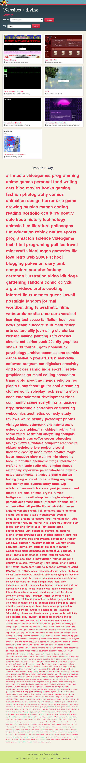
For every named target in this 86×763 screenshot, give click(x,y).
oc (60, 282)
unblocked (23, 638)
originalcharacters (60, 424)
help (71, 638)
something (74, 729)
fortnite (40, 567)
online (63, 571)
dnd (9, 369)
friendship (56, 671)
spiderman (58, 702)
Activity (8, 15)
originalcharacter (34, 712)
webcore (12, 429)
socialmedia (21, 609)
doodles (26, 707)
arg (9, 288)
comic (51, 282)
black (66, 722)
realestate (30, 632)
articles (27, 704)
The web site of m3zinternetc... (14, 154)
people (55, 656)
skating (9, 635)
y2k (67, 282)
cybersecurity (41, 483)
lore (37, 447)
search (16, 671)
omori (9, 620)
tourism (42, 671)
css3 (33, 732)
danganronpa (45, 581)
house (25, 724)
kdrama (70, 659)
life (75, 251)
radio (37, 465)
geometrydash (22, 732)
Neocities (30, 754)
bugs (56, 483)
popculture (68, 551)
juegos (22, 479)
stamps (49, 530)
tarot (48, 518)
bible (54, 669)
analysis (70, 669)
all (28, 506)
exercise (41, 724)
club (13, 739)
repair (61, 729)
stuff (49, 324)
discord (58, 447)
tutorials (15, 697)
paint (12, 742)
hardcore (37, 666)
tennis (76, 676)
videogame (63, 238)
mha (11, 724)
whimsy (61, 543)
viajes (60, 719)
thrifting (72, 666)
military (55, 717)
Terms (58, 759)
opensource (63, 656)
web (31, 257)
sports (69, 232)
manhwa (58, 616)
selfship (38, 699)
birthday (70, 539)
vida (50, 666)
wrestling (45, 592)
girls (25, 629)
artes (25, 641)
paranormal (61, 585)
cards (65, 694)
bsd (14, 664)
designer (62, 734)
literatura (39, 613)
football (31, 347)
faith (47, 734)
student (33, 616)
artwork (9, 664)
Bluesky (55, 754)
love (10, 257)
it (24, 438)
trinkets (41, 647)
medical (31, 656)
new (26, 719)
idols (7, 722)
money (18, 483)
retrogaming (34, 638)
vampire (21, 704)
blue (38, 606)
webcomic (16, 313)
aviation (28, 682)
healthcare (20, 666)
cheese (15, 732)
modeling (24, 661)
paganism (22, 722)
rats (12, 679)
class (43, 719)
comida (72, 352)
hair (14, 676)
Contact (66, 759)
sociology (9, 659)
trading (34, 647)
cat (22, 341)
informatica (23, 461)
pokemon (34, 263)
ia (27, 712)
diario (29, 734)
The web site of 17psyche (12, 123)
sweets (53, 712)
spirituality (20, 125)
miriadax (56, 729)
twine (68, 629)
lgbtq (20, 380)
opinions (73, 737)
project (46, 447)
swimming (10, 656)
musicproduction (48, 694)
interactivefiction (10, 729)
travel (72, 244)
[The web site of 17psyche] (22, 109)
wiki (46, 522)
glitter (62, 707)
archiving (57, 739)
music (12, 125)
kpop (21, 219)
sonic (25, 391)
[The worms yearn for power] (22, 77)
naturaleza (26, 737)
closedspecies (66, 689)
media (34, 313)
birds (42, 479)
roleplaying (57, 574)
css (25, 369)
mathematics (30, 555)
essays (39, 518)
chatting (48, 656)
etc (57, 330)
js (32, 666)
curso (23, 684)
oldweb (11, 447)
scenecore (58, 595)
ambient (29, 676)
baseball (10, 641)
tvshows (42, 488)
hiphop (49, 585)
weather (22, 654)
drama (42, 656)
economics (10, 661)
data (16, 581)
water (75, 684)
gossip (12, 727)
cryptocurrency (18, 719)
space (34, 319)
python (63, 547)
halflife (33, 739)
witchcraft (13, 488)
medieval (9, 671)
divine (8, 62)
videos (25, 288)
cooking (54, 288)
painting (41, 335)
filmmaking (55, 602)
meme (23, 539)
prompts (48, 739)
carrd (74, 567)
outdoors (34, 609)
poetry (67, 213)
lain (44, 526)
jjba (7, 692)
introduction (43, 559)
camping (20, 707)
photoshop (41, 742)
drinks (74, 739)
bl (30, 578)
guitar (46, 385)
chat (45, 465)
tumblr (36, 644)
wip (63, 483)
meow (9, 581)
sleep (39, 497)
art (7, 93)
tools (62, 613)
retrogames (47, 679)
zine (28, 559)
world (17, 661)
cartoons (15, 276)
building (27, 689)
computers (11, 93)
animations (63, 530)
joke (33, 729)
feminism (37, 595)
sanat (71, 704)
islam (16, 727)
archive (34, 352)
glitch (31, 692)
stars (23, 581)
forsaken (44, 704)
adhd (35, 717)
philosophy (62, 225)
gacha (46, 684)
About (18, 759)
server (59, 699)
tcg (46, 737)
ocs (44, 213)
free (30, 539)
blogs (24, 424)
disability (52, 722)
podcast (43, 602)
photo (60, 510)
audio (57, 578)
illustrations (10, 702)
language (22, 456)
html (20, 244)
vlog (8, 616)
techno (68, 654)
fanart (34, 385)
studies (57, 734)
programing (37, 244)
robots (16, 555)
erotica (19, 694)
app (39, 535)
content (15, 704)
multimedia (27, 644)
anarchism (26, 623)
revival (75, 717)
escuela (18, 641)
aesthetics (36, 413)
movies (33, 188)
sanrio (35, 369)
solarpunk (15, 717)
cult (50, 732)
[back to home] (4, 3)
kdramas (48, 687)
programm (71, 727)
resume (27, 522)
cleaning (57, 666)
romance (49, 510)
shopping (66, 456)
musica (31, 207)
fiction (69, 324)
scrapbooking (20, 679)
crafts (39, 288)
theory (16, 699)
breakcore (67, 592)
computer (52, 443)
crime (7, 719)
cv (53, 687)
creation (50, 674)
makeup (25, 358)
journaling (45, 330)
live (78, 699)
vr (33, 518)
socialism (18, 656)
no (66, 574)
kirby (35, 669)
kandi (15, 653)
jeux (10, 732)
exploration (35, 727)
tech (10, 244)
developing (16, 737)
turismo (62, 679)
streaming (70, 385)
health (22, 324)
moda (38, 452)
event (48, 647)
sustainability (10, 682)
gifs (45, 578)
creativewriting (10, 714)
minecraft (15, 251)
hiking (10, 535)
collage (33, 602)
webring (62, 737)
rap (75, 535)
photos (69, 418)
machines (76, 125)
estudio (72, 699)
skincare (53, 650)
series (32, 341)
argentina (8, 739)
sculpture (29, 669)
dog (8, 555)
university (20, 689)
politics (58, 244)
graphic (30, 606)
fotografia (11, 592)
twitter (7, 727)
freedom (48, 664)
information (67, 461)
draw (13, 632)
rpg (74, 380)
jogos (9, 526)
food (57, 181)
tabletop (71, 656)
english (48, 535)
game (70, 200)
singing (55, 465)
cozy (24, 616)
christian (32, 674)
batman (18, 702)
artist (52, 358)
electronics (43, 407)
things (67, 616)
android (24, 626)
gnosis (18, 62)
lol (76, 585)
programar (73, 647)
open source (39, 754)
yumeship (18, 635)
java (52, 659)
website (12, 335)
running (33, 592)
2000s (42, 257)
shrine (23, 588)
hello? (47, 91)
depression (39, 687)
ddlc (77, 737)
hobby (26, 571)
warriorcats (57, 647)
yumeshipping (45, 712)
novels (15, 567)
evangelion (60, 722)
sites (7, 684)
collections (42, 727)
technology (54, 219)
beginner (68, 734)
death (46, 606)
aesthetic (49, 307)
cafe (73, 626)
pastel (74, 632)
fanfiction (49, 319)
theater (35, 623)
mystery (37, 543)
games (26, 181)
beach (20, 724)
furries (58, 493)
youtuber (73, 714)
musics (8, 712)
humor (57, 559)
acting (8, 626)
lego (28, 647)
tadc (42, 732)
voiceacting (38, 692)
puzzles (38, 547)
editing (49, 374)
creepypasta (42, 539)
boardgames (13, 599)
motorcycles (35, 734)
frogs (72, 679)
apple (69, 712)
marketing (66, 358)
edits (70, 739)
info (9, 483)
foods (39, 588)
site (27, 483)
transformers (48, 620)
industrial (69, 717)
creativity (27, 125)
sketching (32, 659)
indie (46, 369)
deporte (52, 629)
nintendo (25, 465)
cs (73, 712)
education (24, 232)
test (25, 319)
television (58, 506)
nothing (53, 479)
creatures (27, 729)
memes (41, 295)
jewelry (21, 606)
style (25, 578)
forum (70, 650)
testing (11, 479)
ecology (64, 638)
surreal (55, 682)
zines (69, 396)
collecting (22, 514)
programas (63, 664)
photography (35, 194)
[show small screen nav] (83, 2)
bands (38, 664)
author (47, 661)
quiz (11, 709)
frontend (51, 734)
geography (64, 599)
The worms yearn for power (13, 91)
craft (34, 581)
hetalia (69, 684)
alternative (40, 461)
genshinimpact (42, 689)
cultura (16, 659)
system (61, 514)
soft (20, 697)
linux (27, 295)
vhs (42, 664)
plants (11, 385)
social (10, 434)
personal (50, 62)
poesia (13, 684)
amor (18, 574)
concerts (47, 692)
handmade (64, 704)
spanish (10, 578)
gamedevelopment (19, 502)
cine (47, 574)
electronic (67, 620)
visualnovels (47, 514)
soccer (49, 438)
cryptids (53, 692)
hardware (62, 650)
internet (13, 295)
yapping (9, 676)
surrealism (30, 654)
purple (19, 664)
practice (50, 704)
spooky (17, 729)
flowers (23, 443)
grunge (54, 613)
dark (57, 581)
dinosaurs (26, 613)
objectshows (69, 578)
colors (55, 664)
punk (42, 341)
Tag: (4, 26)
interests (50, 502)
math (58, 324)
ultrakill (68, 707)
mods (32, 687)
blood (39, 719)
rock (50, 391)
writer (72, 692)
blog (20, 188)
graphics (70, 341)
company (57, 704)
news (10, 324)
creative (59, 452)
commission (33, 714)
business (67, 319)
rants (34, 682)
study (66, 413)
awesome (30, 620)
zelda (75, 722)
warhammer (61, 732)
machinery (14, 157)
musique (49, 717)
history (34, 219)
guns (63, 702)
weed (27, 650)
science (43, 238)
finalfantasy (69, 732)
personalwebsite (52, 470)
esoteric (52, 697)
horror (48, 200)
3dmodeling (12, 613)
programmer (56, 641)
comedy (53, 413)
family (54, 547)
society (66, 692)
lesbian (16, 616)
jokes (52, 739)
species (16, 709)
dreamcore (27, 567)
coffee (38, 438)
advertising (22, 727)
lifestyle (69, 369)
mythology (36, 563)
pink (61, 263)
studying (73, 571)
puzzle (34, 514)
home (32, 588)
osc (22, 559)
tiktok (25, 656)
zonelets (11, 595)
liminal (51, 689)
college (67, 632)
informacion (75, 709)
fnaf (72, 429)
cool (56, 385)
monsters (24, 659)
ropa (77, 656)
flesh (23, 93)
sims (20, 717)
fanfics (25, 697)
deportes (27, 574)
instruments (74, 724)
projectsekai (48, 742)
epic (42, 654)
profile (36, 506)
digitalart (53, 363)
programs (9, 704)
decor (32, 707)
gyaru (19, 535)
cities (20, 739)
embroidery (47, 724)
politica (42, 739)
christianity (12, 588)
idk (63, 276)
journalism (25, 547)
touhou (53, 555)
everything (48, 402)
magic (71, 452)
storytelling (51, 434)
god (19, 157)
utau (27, 595)
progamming (64, 606)
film (26, 225)
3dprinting (19, 650)
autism (11, 506)
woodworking (26, 739)
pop (7, 632)
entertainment (28, 396)
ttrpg (10, 407)
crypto (47, 493)
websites (65, 474)
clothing (45, 456)
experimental (25, 474)
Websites (12, 10)
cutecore (36, 324)
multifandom (55, 727)
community (16, 402)
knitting (11, 510)
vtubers (49, 632)
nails (67, 679)
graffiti (61, 682)
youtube (37, 269)
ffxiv (67, 595)
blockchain (9, 707)
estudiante (20, 682)
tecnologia (52, 497)
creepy (56, 638)
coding (61, 207)
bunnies (34, 585)
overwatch (34, 724)
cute (10, 219)
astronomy (14, 470)
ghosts (60, 692)
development (53, 396)
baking (27, 335)
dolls (73, 502)
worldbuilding (19, 307)
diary (50, 263)
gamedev (61, 251)
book (9, 461)
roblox (41, 232)
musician (32, 737)
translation (73, 641)
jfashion (11, 571)
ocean (34, 571)
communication (21, 712)
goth (43, 347)
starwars (61, 629)
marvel (38, 522)
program (30, 363)
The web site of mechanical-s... (56, 123)
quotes (75, 689)
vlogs (58, 697)
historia (58, 620)
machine (18, 93)
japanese (63, 488)
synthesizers (32, 719)
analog (63, 659)
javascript (53, 418)
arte (60, 200)
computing (40, 632)
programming (64, 125)
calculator (63, 714)
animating (62, 717)
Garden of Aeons (9, 60)
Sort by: (6, 20)
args (15, 626)
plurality (49, 635)
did (74, 682)
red (7, 734)
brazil (39, 674)
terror (8, 674)
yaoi (53, 488)
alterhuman (61, 684)
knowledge (24, 62)
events (10, 514)
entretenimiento (23, 734)
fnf (8, 567)
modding (49, 543)
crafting (11, 465)
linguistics (12, 518)
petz (18, 684)
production (39, 599)
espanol (48, 727)
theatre (11, 493)
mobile (8, 694)
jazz (74, 629)
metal (37, 374)
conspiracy (65, 671)
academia (42, 669)
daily (7, 709)
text (56, 674)
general (55, 679)
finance (63, 502)
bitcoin (48, 654)
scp (12, 719)
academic (26, 694)
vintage (12, 424)
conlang (25, 702)
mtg (39, 702)
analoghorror (59, 687)
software (13, 363)
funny (23, 385)
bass (68, 724)
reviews (12, 418)
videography (11, 638)
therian (34, 650)
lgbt (17, 369)
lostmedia (45, 709)
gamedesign (37, 551)
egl (64, 669)
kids (43, 702)
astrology (56, 522)
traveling (39, 574)
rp (19, 571)
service (49, 671)
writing (70, 181)
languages (67, 402)
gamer (67, 644)
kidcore (25, 674)
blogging (15, 263)
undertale (13, 452)
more (70, 722)
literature (41, 225)
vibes (13, 712)
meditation (48, 714)
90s (51, 341)
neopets (75, 732)
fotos (7, 724)
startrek (76, 704)
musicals (22, 563)
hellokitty (72, 613)
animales (59, 644)
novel (51, 626)
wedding (23, 671)
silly (56, 93)
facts (29, 724)
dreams (25, 518)
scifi (53, 335)
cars (55, 313)
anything (66, 479)
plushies (23, 592)
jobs (51, 737)
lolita (8, 629)
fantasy (53, 269)
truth (44, 699)
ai (21, 157)
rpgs (65, 602)
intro (69, 535)
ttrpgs (53, 461)
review (75, 702)
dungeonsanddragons (47, 729)
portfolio (31, 213)
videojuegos (38, 251)
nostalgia (15, 301)
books (48, 188)
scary (44, 674)
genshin (70, 510)
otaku (8, 679)
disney (59, 712)
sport (56, 369)
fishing (8, 666)
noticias (64, 712)
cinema (12, 341)
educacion (63, 438)
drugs (34, 689)
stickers (9, 623)
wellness (45, 676)
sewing (61, 391)
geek (41, 707)
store (14, 629)
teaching (64, 555)
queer (55, 295)
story (73, 391)
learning (13, 319)
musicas (38, 694)
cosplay (27, 452)
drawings (30, 535)
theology (48, 682)
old (17, 632)
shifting (15, 734)
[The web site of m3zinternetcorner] (22, 140)
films (64, 307)
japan (10, 456)
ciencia (37, 732)
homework (30, 684)
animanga (40, 661)
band (75, 488)
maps (76, 659)
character (9, 699)
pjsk (50, 578)
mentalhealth (61, 518)
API (44, 759)
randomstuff (13, 722)
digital (53, 474)
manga (46, 207)
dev (16, 620)
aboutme (34, 380)
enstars (52, 676)
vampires (23, 510)
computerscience (13, 644)
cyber (76, 638)
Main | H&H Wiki (51, 60)
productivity (9, 737)
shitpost (57, 707)
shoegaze (34, 704)
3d (21, 347)
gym (75, 522)
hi (52, 654)
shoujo (63, 709)
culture (20, 330)
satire (24, 717)
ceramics (53, 684)
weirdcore (25, 447)
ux (63, 699)
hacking (62, 429)
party (65, 719)
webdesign (14, 438)
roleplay (38, 391)
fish (40, 510)
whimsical (29, 722)
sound (39, 659)
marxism (36, 722)
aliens (51, 526)
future (74, 719)
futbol (74, 518)
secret (35, 742)
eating (30, 671)
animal (22, 709)
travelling (64, 609)
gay (22, 429)
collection (35, 635)
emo (45, 313)
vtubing (15, 724)
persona (44, 644)
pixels (43, 555)
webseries (21, 676)
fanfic (30, 526)
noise (55, 588)
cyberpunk (37, 424)
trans (10, 380)
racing (35, 671)
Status (50, 759)
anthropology (74, 674)
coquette (11, 547)
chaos (68, 709)
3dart (14, 694)
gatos (10, 474)
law (42, 585)
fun (9, 232)
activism (51, 599)
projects (24, 493)
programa (36, 676)
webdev (36, 626)
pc (62, 632)
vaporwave (31, 470)
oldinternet (52, 709)
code (10, 396)
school (56, 257)
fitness (67, 465)
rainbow (37, 729)
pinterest (27, 599)
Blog (38, 759)
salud (62, 654)
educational (45, 616)
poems (70, 506)
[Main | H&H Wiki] (64, 46)
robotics (10, 606)
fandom (33, 301)
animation (16, 200)
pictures (23, 602)
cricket (59, 669)
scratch (45, 626)
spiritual (46, 732)
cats (10, 188)
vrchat (70, 719)
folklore (8, 697)
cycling (12, 692)
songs (20, 595)
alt (28, 581)
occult (29, 497)
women (39, 679)
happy (67, 737)
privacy (55, 592)
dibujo (37, 707)
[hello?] (64, 77)
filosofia (41, 714)
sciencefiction (31, 679)
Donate (26, 759)
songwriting (41, 717)
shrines (71, 694)
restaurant (71, 664)
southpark (43, 650)
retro (20, 257)
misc (58, 626)
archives (38, 697)
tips (21, 737)
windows (12, 543)
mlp (55, 456)
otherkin (45, 666)
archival (8, 742)
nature (55, 232)
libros (46, 506)
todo (68, 714)
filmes (9, 609)
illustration (36, 276)
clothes (12, 391)
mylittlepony (51, 699)
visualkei (28, 727)
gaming (62, 188)
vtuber (21, 434)
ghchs (64, 563)
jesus (68, 626)
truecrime (46, 659)
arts (9, 330)
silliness (55, 732)
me (41, 363)
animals (14, 225)
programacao (16, 674)
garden (17, 687)
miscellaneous (40, 737)
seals (63, 697)
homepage (65, 666)
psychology (16, 352)
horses (27, 635)
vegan (64, 724)
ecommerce (45, 623)
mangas (54, 661)
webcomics (16, 413)
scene (32, 402)
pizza (72, 563)
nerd (66, 647)
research (28, 488)
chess (71, 543)
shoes (13, 669)
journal (49, 301)
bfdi (71, 585)
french (22, 699)
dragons (67, 559)
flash (51, 644)
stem (47, 722)
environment (41, 629)
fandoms (37, 443)
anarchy (45, 697)
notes (31, 697)
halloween (20, 669)
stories (68, 330)
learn (49, 669)
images (57, 635)
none (53, 606)
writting (27, 666)
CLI (33, 759)
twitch (47, 595)
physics (71, 470)
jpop (74, 623)
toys (37, 526)
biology (11, 443)
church (8, 717)
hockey (31, 664)
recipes (37, 578)
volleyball (11, 602)
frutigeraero (14, 497)
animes (36, 493)
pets (30, 438)
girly (22, 632)
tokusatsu (29, 742)
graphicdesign (18, 374)
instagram (55, 714)
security (74, 574)
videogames (55, 125)
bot (15, 707)
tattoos (56, 654)
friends (49, 380)
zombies (42, 734)
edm (33, 661)
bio (47, 547)
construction (46, 638)
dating (22, 729)
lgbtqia (9, 653)
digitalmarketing (61, 676)
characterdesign (49, 571)
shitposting (68, 682)
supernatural (43, 641)
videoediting (11, 647)
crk (39, 704)
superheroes (30, 699)
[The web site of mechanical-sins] (64, 109)
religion (13, 62)
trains (56, 632)
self (17, 739)
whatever (66, 635)
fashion (13, 194)
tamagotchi (67, 729)
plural (8, 669)
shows (11, 347)
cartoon (59, 535)
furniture (19, 692)
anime (12, 181)
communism (66, 588)
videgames (75, 734)
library (70, 676)
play (67, 699)
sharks (17, 623)
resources (12, 559)
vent (21, 620)
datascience (64, 739)
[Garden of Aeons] (22, 46)
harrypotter (25, 687)
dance (11, 358)
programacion (20, 238)
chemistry (66, 623)
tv (37, 307)
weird (25, 418)
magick (29, 732)
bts (55, 609)
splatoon (24, 543)
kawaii (68, 295)
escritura (69, 702)
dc (7, 650)
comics (56, 194)
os (77, 707)
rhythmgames (24, 714)
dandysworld (49, 702)
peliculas (38, 530)
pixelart (39, 358)
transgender (14, 522)
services (33, 641)
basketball (34, 434)
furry (54, 213)
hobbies (49, 429)
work (33, 510)
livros (58, 623)
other (21, 506)
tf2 (72, 599)
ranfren (24, 742)
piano (55, 563)
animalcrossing (63, 727)
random (35, 282)
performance (33, 702)
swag (47, 588)
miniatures (56, 737)
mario (19, 629)
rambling (59, 724)
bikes (73, 707)
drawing (14, 207)
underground (37, 709)
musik (10, 734)
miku (12, 650)
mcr (42, 635)
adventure (63, 567)
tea (30, 626)
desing (53, 724)
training (30, 717)
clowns (32, 629)
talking (25, 692)
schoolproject (10, 689)
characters (66, 374)
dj (72, 635)
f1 (19, 626)
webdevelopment (17, 551)
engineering (64, 407)
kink (7, 732)
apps (60, 526)
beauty (37, 418)
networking (39, 684)
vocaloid (68, 313)
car (47, 613)
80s (62, 626)
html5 (38, 502)
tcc (30, 661)
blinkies (41, 474)
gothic (67, 522)
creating (57, 689)
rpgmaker (69, 697)
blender (51, 567)
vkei (18, 578)
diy (58, 341)
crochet (64, 335)
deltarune (24, 407)
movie (48, 452)
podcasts (71, 661)
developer (57, 539)
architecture (69, 443)
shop (34, 456)
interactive (53, 551)
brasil (73, 602)
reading (13, 213)
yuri (28, 530)
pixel (63, 581)
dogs (73, 276)
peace (37, 739)
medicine (12, 539)
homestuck (58, 347)
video (53, 276)
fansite (24, 585)
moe (58, 709)
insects (21, 647)
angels (56, 62)
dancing (20, 526)
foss (32, 694)
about (33, 479)
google (42, 722)
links (47, 563)
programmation (49, 707)
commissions (53, 352)
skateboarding (15, 530)
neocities (28, 709)
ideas (58, 659)
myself (10, 574)
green (38, 654)
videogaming (63, 674)
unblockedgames (52, 719)
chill (13, 666)
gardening (16, 282)
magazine (40, 682)
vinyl (17, 714)
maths (38, 620)
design (34, 200)
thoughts (68, 434)
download (17, 742)
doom (65, 641)
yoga (76, 635)
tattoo (68, 687)
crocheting (9, 687)
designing (46, 609)
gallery (10, 563)
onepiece (58, 694)
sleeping (67, 497)
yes (36, 656)
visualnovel (63, 661)
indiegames (12, 585)
